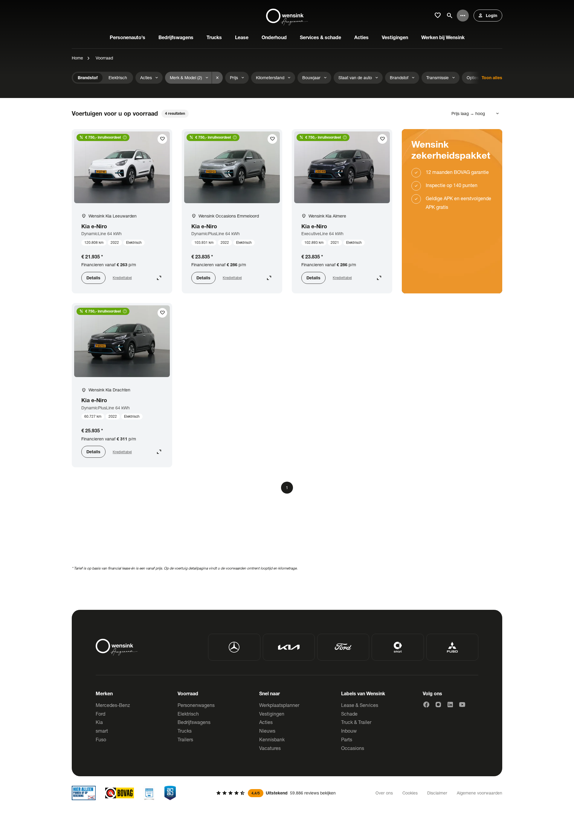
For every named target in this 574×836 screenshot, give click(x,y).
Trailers (185, 739)
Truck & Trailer (356, 722)
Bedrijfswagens (194, 722)
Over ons (384, 792)
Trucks (185, 731)
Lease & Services (359, 705)
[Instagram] (438, 704)
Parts (346, 739)
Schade (349, 713)
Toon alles (492, 77)
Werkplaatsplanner (279, 705)
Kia (99, 722)
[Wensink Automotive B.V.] (287, 15)
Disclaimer (437, 792)
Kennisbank (272, 739)
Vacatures (270, 748)
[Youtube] (462, 704)
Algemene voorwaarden (479, 792)
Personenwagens (196, 705)
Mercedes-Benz (113, 705)
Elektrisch (188, 713)
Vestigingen (271, 713)
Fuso (101, 739)
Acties (266, 722)
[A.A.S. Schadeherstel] (170, 793)
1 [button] (287, 487)
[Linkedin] (450, 704)
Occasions (352, 748)
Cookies (410, 792)
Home (77, 57)
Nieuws (267, 731)
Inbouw (349, 731)
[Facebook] (426, 704)
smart (102, 731)
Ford (100, 713)
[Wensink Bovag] (119, 793)
